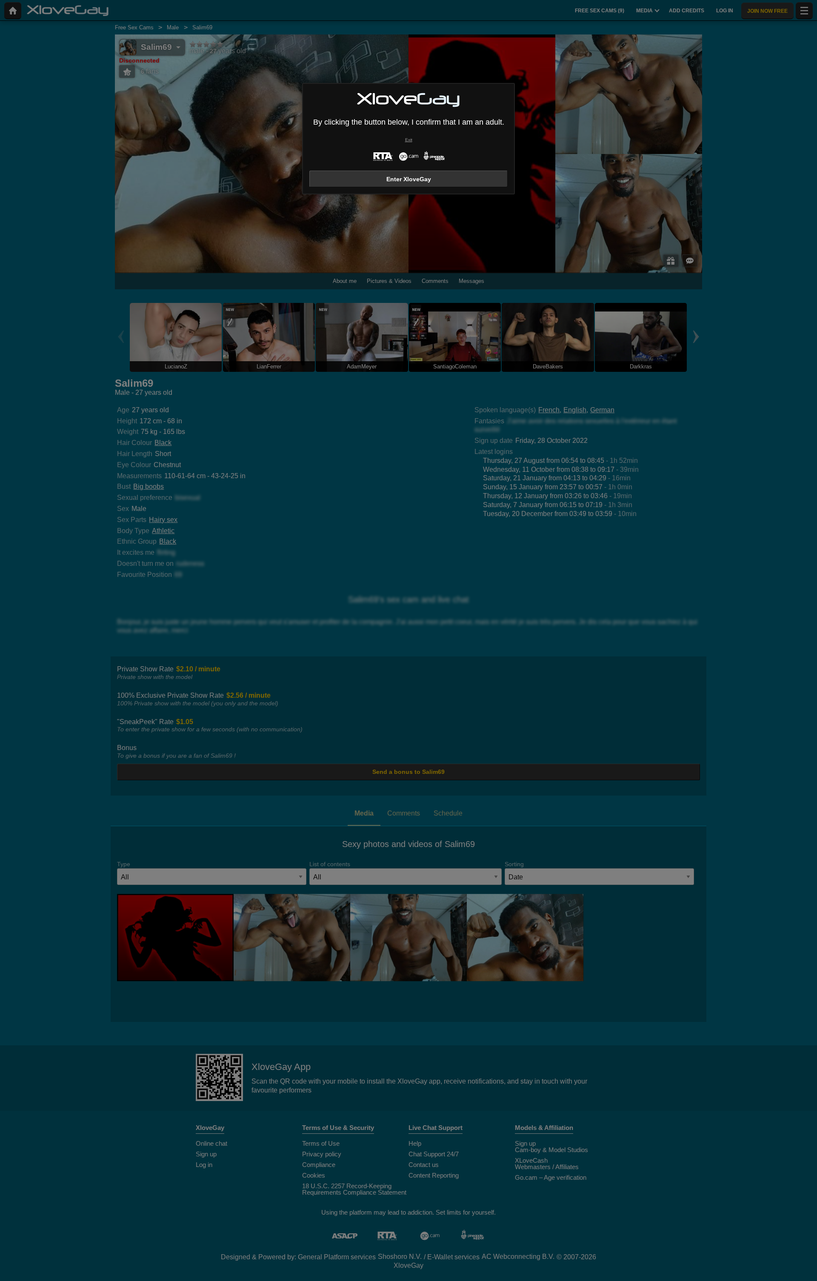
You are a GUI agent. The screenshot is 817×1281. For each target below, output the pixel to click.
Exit (408, 139)
